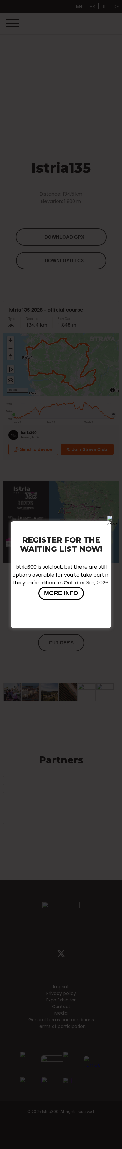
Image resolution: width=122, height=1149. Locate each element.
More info (61, 593)
